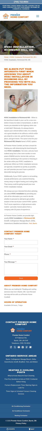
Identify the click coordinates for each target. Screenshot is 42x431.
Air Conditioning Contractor (21, 406)
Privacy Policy (21, 423)
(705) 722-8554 (21, 2)
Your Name (9, 239)
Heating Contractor (21, 415)
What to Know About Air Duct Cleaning (21, 376)
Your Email (9, 246)
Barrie (35, 223)
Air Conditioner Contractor (21, 411)
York (30, 223)
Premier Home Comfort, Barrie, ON (23, 421)
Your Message (10, 262)
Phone (7, 254)
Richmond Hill (29, 218)
